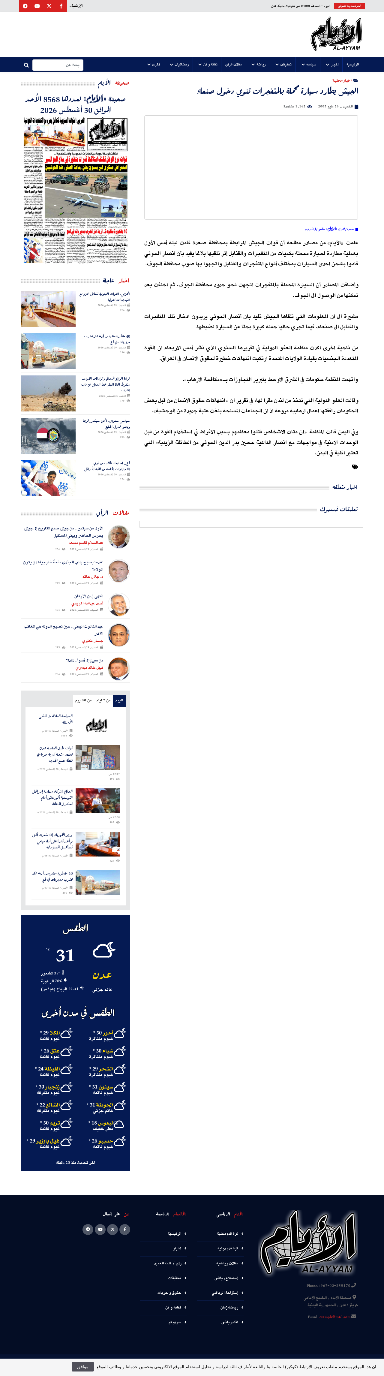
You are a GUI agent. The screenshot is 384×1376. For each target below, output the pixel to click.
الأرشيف (76, 6)
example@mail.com (335, 1317)
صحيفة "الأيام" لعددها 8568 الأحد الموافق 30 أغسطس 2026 (76, 104)
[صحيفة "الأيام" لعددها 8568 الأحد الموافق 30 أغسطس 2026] (75, 190)
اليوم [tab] (119, 700)
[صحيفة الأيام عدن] (336, 35)
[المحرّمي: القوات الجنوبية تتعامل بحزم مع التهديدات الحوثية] (48, 309)
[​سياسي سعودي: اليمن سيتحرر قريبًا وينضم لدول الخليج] (48, 436)
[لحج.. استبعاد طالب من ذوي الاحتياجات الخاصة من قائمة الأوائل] (48, 478)
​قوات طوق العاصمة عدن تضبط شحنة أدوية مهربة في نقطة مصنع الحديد (55, 754)
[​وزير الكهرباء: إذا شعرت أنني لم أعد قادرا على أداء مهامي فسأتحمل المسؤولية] (98, 844)
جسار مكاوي (92, 641)
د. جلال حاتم (92, 576)
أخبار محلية (342, 80)
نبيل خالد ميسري (89, 667)
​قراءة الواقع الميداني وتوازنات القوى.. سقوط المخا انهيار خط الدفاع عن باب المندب (105, 384)
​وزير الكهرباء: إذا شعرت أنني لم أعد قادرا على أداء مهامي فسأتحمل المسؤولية (52, 841)
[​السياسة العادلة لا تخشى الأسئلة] (98, 725)
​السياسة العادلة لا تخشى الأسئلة (56, 719)
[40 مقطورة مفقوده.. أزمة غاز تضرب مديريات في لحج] (48, 351)
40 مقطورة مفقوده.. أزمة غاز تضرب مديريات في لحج (107, 339)
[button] (353, 64)
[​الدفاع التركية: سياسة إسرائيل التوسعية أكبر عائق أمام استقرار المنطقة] (98, 800)
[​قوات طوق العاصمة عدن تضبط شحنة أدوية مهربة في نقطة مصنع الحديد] (98, 757)
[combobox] (57, 65)
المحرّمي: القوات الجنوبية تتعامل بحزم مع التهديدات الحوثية (105, 297)
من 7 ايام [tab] (103, 700)
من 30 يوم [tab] (83, 700)
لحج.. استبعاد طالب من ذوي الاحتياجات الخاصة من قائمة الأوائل (107, 466)
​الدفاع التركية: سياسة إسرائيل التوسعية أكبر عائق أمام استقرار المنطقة (52, 797)
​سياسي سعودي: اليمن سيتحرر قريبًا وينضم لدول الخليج (106, 423)
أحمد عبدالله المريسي (87, 603)
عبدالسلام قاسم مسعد (86, 542)
